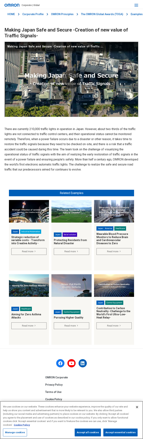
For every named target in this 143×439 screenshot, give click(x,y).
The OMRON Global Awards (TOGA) (102, 14)
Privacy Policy (54, 384)
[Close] (137, 407)
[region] (71, 420)
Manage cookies (15, 432)
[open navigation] (136, 5)
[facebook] (60, 363)
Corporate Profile (33, 14)
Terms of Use (53, 391)
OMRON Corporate (56, 377)
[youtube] (71, 363)
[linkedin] (83, 363)
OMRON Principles (62, 14)
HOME (11, 14)
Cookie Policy (53, 399)
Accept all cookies (88, 432)
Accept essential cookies (120, 432)
